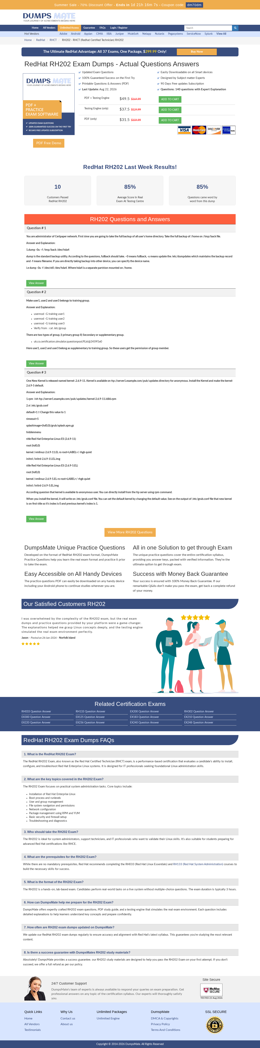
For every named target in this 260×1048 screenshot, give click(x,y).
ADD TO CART (170, 99)
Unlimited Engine (108, 1018)
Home (35, 28)
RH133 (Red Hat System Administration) (198, 864)
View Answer (36, 283)
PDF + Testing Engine (96, 98)
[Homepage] (19, 28)
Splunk (209, 34)
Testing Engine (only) (96, 108)
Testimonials (32, 1029)
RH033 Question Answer (36, 711)
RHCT (53, 40)
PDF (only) (90, 119)
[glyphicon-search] (235, 28)
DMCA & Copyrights (164, 1018)
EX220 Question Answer (36, 722)
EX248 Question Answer (198, 722)
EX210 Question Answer (198, 717)
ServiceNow (194, 34)
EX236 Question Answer (90, 722)
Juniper (119, 34)
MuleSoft (133, 34)
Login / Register (119, 28)
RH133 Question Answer (90, 711)
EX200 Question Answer (144, 711)
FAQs (103, 28)
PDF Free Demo (48, 143)
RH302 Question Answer (199, 711)
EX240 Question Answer (144, 722)
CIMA (99, 34)
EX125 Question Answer (90, 717)
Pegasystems (175, 34)
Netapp (146, 34)
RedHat (40, 40)
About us (67, 1024)
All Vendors (49, 28)
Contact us (68, 1018)
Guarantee (89, 28)
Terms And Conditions (165, 1029)
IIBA (109, 34)
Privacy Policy (160, 1024)
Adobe (63, 34)
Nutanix (159, 34)
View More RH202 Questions (130, 532)
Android (75, 34)
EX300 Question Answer (36, 717)
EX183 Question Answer (144, 717)
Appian (88, 34)
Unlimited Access (69, 28)
